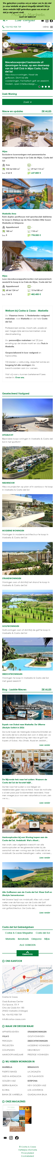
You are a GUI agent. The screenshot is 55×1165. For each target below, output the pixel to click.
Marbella (10, 939)
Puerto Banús (9, 1071)
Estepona (36, 939)
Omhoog (27, 954)
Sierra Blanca (10, 1085)
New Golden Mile (37, 1085)
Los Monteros (35, 1089)
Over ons (19, 377)
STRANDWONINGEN (37, 1031)
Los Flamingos (36, 1076)
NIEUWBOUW (34, 1050)
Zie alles (46, 111)
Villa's (5, 1036)
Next (49, 45)
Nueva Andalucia (11, 1076)
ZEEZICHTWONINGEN (38, 1041)
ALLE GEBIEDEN (27, 945)
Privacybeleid (27, 1153)
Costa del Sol (43, 932)
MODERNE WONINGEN (39, 1045)
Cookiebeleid (27, 1156)
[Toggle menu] (44, 27)
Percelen (7, 1040)
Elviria (5, 1089)
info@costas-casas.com (14, 1019)
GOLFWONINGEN (36, 1036)
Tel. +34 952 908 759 (12, 1014)
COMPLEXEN (8, 1050)
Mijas (47, 939)
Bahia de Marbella (12, 1094)
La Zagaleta (34, 1071)
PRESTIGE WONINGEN (38, 1054)
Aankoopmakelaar (12, 1054)
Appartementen (10, 1031)
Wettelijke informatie (27, 1150)
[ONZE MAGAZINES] (27, 1119)
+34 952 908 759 (13, 26)
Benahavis (23, 939)
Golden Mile (9, 1080)
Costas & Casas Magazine (19, 932)
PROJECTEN (8, 1045)
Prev (6, 45)
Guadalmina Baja (37, 1094)
